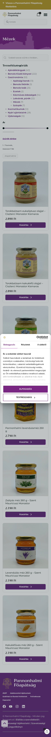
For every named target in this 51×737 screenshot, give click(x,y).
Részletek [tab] (25, 345)
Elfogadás (25, 389)
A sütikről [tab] (41, 345)
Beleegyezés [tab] (9, 345)
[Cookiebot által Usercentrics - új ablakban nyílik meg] (36, 337)
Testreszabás (24, 397)
